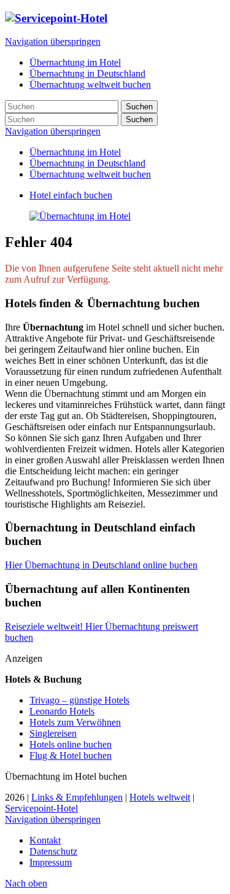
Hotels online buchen (70, 744)
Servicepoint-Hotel (41, 808)
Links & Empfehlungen (77, 797)
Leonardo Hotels (61, 711)
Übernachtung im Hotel (75, 152)
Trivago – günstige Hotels (79, 700)
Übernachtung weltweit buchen (90, 174)
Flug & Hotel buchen (70, 755)
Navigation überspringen (53, 41)
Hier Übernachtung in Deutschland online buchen (101, 565)
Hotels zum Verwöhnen (75, 722)
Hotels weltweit (159, 797)
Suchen (139, 106)
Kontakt (45, 840)
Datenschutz (53, 851)
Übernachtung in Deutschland (87, 163)
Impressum (50, 862)
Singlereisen (53, 733)
